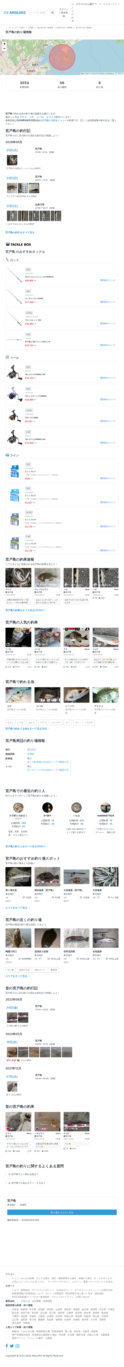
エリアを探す (43, 1278)
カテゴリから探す (85, 4)
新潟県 (35, 1312)
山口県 (15, 1319)
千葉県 (111, 1309)
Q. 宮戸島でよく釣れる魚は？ (24, 1174)
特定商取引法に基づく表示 (79, 1293)
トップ (15, 1278)
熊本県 (85, 1319)
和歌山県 (68, 1316)
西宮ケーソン (19, 1338)
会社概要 (36, 1301)
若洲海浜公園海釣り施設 (44, 1334)
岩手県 (32, 1309)
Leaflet (86, 73)
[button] (4, 43)
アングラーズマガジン (59, 1281)
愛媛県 (41, 1319)
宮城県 (30, 754)
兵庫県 (50, 1316)
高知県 (50, 1319)
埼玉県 (102, 1309)
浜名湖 (77, 1331)
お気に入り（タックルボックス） (29, 1281)
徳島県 (24, 1319)
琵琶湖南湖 (57, 1331)
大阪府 (41, 1316)
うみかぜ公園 (27, 1331)
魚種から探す (85, 1278)
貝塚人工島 (92, 1334)
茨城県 (76, 1309)
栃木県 (85, 1309)
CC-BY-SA (119, 73)
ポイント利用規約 (55, 1293)
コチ (31, 117)
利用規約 (25, 1290)
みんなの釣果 (73, 12)
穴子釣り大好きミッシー (54, 120)
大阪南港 (104, 1334)
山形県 (59, 1309)
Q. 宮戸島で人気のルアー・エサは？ (27, 1182)
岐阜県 (87, 1312)
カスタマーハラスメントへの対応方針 (93, 1290)
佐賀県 (67, 1319)
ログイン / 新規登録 (63, 12)
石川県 (52, 1312)
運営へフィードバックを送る (98, 1281)
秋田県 (50, 1309)
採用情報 (47, 1301)
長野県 (78, 1312)
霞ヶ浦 (68, 1331)
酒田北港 (80, 1334)
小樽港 (48, 1338)
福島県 (67, 1309)
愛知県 (104, 1312)
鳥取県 (78, 1316)
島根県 (87, 1316)
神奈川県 (25, 1312)
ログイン (76, 1281)
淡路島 (94, 1331)
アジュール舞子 (35, 1338)
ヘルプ (15, 1290)
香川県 (32, 1319)
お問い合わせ (82, 1296)
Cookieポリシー (64, 1290)
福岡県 (59, 1319)
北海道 (15, 1309)
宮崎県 (102, 1319)
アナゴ (23, 117)
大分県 (93, 1319)
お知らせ (25, 1301)
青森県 (24, 1309)
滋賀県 (24, 1316)
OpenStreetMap (98, 73)
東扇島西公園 (43, 1331)
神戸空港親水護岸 (21, 1334)
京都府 (32, 1316)
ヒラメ (49, 117)
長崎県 (76, 1319)
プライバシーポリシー (43, 1290)
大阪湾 (85, 1331)
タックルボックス (108, 4)
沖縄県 (26, 1323)
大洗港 (70, 1334)
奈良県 (59, 1316)
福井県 (61, 1312)
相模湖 (15, 1331)
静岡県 (96, 1312)
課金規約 (99, 1293)
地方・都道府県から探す (64, 1278)
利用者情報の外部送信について (28, 1293)
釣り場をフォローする (62, 1212)
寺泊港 (62, 1334)
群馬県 (93, 1309)
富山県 (43, 1312)
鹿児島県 (16, 1323)
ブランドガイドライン (62, 1296)
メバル (40, 117)
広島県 (104, 1316)
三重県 (15, 1316)
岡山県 (96, 1316)
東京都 (15, 1312)
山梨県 (70, 1312)
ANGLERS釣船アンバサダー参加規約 (30, 1296)
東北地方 (31, 749)
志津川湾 (39, 204)
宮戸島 (38, 148)
